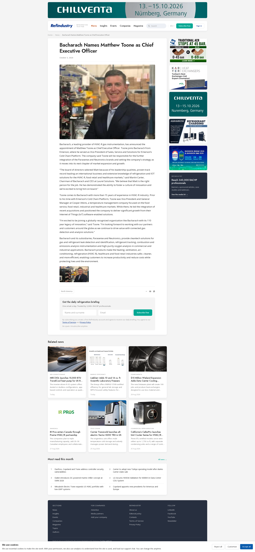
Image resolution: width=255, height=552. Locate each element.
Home (50, 35)
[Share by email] (150, 291)
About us (133, 510)
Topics (55, 528)
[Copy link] (146, 291)
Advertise (95, 510)
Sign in (199, 26)
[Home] (62, 26)
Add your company (99, 517)
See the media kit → (180, 194)
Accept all (246, 546)
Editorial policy (135, 513)
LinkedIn (171, 510)
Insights (103, 25)
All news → (162, 459)
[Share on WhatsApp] (154, 291)
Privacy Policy (85, 322)
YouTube (171, 517)
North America (66, 291)
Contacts (133, 517)
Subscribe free (184, 26)
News (94, 25)
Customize (232, 546)
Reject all (218, 546)
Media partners (97, 513)
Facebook (172, 513)
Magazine (138, 25)
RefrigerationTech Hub (82, 26)
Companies (125, 25)
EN (171, 26)
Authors (56, 532)
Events (113, 25)
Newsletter (172, 521)
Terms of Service (69, 322)
